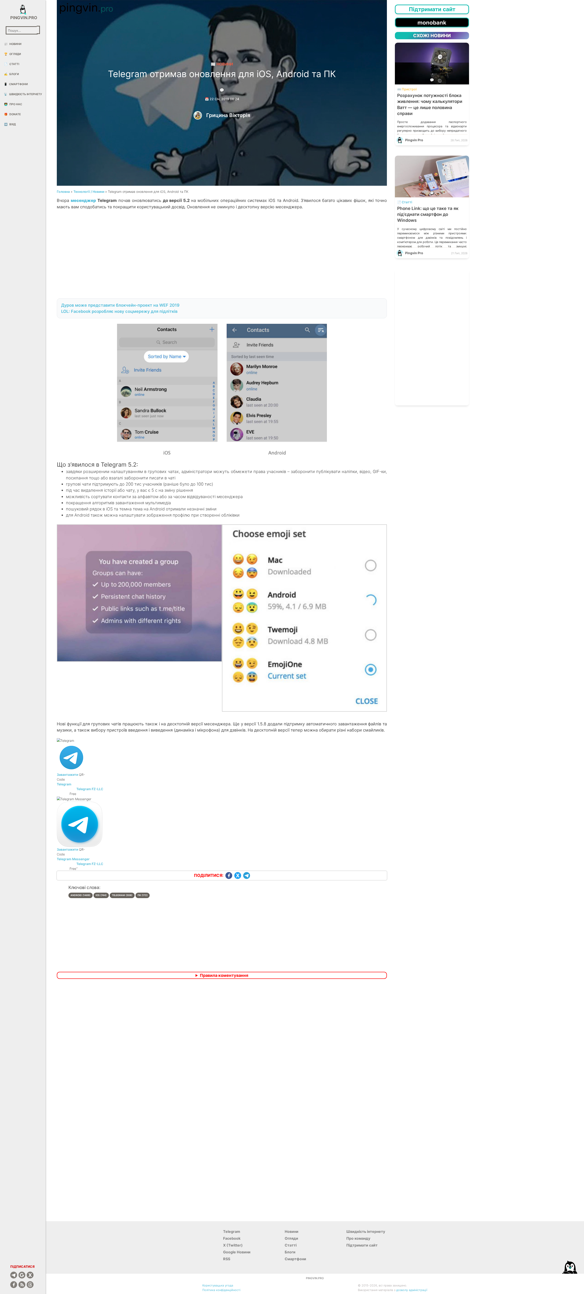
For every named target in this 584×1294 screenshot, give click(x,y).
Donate (12, 114)
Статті (11, 64)
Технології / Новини (88, 191)
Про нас (13, 104)
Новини (12, 44)
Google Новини (236, 1252)
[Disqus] (222, 1043)
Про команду (358, 1238)
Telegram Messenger (73, 859)
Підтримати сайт (362, 1245)
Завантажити (67, 774)
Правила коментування (224, 975)
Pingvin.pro (22, 17)
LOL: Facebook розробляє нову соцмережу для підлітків (119, 311)
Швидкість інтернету (23, 94)
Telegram (64, 784)
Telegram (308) (122, 895)
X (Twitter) (233, 1245)
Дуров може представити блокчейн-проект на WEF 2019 (120, 305)
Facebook (231, 1238)
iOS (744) (101, 895)
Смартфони (16, 84)
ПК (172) (143, 895)
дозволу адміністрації (411, 1290)
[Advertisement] (222, 256)
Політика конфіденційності (221, 1290)
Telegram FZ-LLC (89, 864)
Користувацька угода (217, 1285)
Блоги (11, 74)
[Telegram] (71, 757)
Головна (63, 191)
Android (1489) (80, 895)
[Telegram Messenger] (79, 824)
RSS (226, 1259)
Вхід (10, 124)
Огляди (12, 54)
